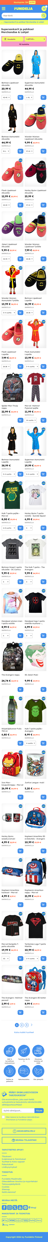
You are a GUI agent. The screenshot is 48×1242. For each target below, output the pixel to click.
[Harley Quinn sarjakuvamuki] (12, 818)
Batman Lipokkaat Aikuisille (10, 84)
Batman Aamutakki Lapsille (10, 460)
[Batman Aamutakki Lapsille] (12, 441)
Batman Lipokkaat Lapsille (33, 299)
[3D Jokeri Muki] (36, 656)
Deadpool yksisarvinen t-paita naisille (12, 622)
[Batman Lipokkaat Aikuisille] (12, 64)
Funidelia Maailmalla (12, 1179)
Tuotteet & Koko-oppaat (13, 1161)
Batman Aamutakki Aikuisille (10, 137)
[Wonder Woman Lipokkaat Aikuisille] (36, 118)
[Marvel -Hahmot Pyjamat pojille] (36, 387)
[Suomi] (4, 1207)
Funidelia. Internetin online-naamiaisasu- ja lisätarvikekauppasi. (23, 8)
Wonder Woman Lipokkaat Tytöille (33, 245)
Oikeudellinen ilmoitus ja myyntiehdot (20, 1181)
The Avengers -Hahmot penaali (12, 999)
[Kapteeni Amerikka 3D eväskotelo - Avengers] (36, 818)
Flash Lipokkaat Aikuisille (9, 191)
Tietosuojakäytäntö (11, 1184)
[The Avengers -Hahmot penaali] (12, 979)
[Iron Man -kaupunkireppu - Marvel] (12, 764)
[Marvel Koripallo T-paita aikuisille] (12, 925)
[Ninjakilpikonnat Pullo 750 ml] (12, 710)
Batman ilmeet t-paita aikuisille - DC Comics (12, 568)
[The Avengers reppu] (12, 656)
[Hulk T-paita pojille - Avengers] (36, 710)
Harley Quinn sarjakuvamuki (8, 837)
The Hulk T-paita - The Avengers (35, 568)
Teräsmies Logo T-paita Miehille (35, 945)
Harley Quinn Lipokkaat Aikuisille (35, 191)
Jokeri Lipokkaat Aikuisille (9, 245)
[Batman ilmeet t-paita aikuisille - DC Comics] (12, 549)
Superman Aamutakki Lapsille (35, 460)
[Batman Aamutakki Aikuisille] (12, 118)
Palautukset (7, 1164)
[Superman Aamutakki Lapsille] (36, 441)
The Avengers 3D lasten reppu (35, 999)
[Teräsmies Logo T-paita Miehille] (36, 925)
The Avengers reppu (11, 675)
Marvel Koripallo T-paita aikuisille (10, 945)
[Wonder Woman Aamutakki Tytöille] (12, 279)
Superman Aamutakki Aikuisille (35, 84)
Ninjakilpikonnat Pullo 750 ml (11, 730)
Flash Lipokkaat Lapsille (9, 353)
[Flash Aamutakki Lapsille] (36, 333)
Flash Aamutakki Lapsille (32, 353)
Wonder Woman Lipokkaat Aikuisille (33, 137)
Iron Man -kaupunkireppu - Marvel (12, 783)
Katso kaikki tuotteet (24, 1032)
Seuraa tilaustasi (26, 1140)
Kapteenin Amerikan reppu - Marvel (34, 891)
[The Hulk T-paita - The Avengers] (36, 549)
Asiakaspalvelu (25, 1131)
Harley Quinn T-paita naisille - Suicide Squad (35, 514)
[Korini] (44, 8)
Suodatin (11, 39)
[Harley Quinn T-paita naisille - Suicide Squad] (36, 495)
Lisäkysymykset (9, 1167)
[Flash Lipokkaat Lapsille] (12, 333)
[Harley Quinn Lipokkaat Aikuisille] (36, 172)
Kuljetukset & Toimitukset (14, 1159)
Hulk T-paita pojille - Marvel (11, 514)
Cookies (5, 1187)
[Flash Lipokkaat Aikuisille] (12, 172)
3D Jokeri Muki (31, 675)
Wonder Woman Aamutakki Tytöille (10, 299)
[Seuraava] (32, 1025)
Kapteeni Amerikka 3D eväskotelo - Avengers (35, 837)
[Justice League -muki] (36, 764)
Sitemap (6, 1189)
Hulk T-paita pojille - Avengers (34, 730)
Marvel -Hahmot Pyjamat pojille (32, 407)
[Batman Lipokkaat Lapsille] (36, 279)
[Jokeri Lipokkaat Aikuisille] (12, 226)
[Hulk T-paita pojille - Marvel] (12, 495)
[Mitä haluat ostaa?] (3, 9)
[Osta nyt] (20, 97)
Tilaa (39, 1110)
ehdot (29, 1120)
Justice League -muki (34, 782)
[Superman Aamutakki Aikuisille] (36, 64)
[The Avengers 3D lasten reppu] (36, 979)
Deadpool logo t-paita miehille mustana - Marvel (35, 622)
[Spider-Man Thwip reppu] (12, 387)
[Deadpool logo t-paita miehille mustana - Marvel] (36, 602)
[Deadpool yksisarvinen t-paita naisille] (12, 602)
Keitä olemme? (9, 1192)
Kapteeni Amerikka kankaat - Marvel (10, 891)
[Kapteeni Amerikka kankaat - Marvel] (12, 872)
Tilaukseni (6, 1156)
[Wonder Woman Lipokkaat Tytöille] (36, 226)
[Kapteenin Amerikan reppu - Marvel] (36, 872)
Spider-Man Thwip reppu (10, 407)
